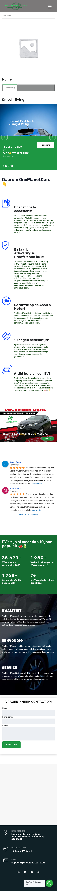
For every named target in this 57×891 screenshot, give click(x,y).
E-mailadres (7, 717)
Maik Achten (15, 488)
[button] (4, 137)
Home (5, 16)
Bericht (5, 726)
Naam (4, 708)
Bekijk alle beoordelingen (28, 514)
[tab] (10, 88)
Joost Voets (15, 462)
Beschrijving (10, 88)
